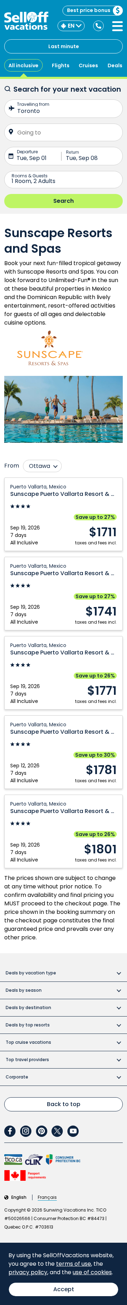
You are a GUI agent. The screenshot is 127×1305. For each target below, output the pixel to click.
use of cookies (92, 1272)
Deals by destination (28, 1007)
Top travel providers (27, 1060)
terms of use (73, 1264)
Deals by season (24, 990)
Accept (63, 1289)
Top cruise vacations (28, 1042)
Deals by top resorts (28, 1025)
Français (47, 1197)
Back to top (63, 1104)
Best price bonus (88, 10)
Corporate (17, 1077)
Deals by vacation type (31, 973)
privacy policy (27, 1272)
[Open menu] (117, 26)
